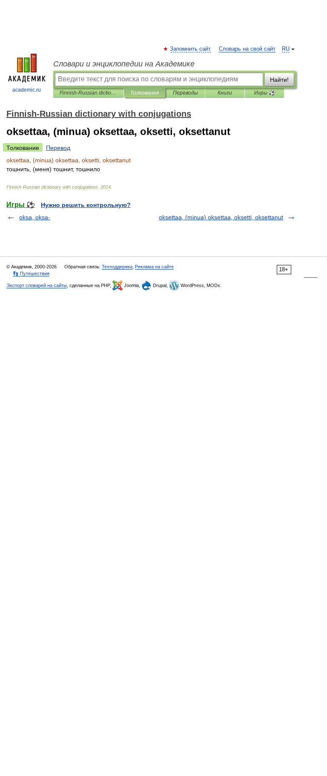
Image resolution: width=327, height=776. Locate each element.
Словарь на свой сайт (247, 49)
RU (286, 49)
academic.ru (26, 90)
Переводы (185, 93)
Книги (225, 93)
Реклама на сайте (154, 266)
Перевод (58, 147)
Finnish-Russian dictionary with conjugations (88, 93)
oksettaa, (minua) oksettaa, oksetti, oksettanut (221, 217)
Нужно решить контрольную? (86, 204)
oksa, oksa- (34, 217)
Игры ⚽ (264, 93)
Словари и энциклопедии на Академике (124, 64)
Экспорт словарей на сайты (36, 285)
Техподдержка (117, 266)
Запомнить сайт (191, 49)
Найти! (279, 79)
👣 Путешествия (31, 273)
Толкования (144, 93)
